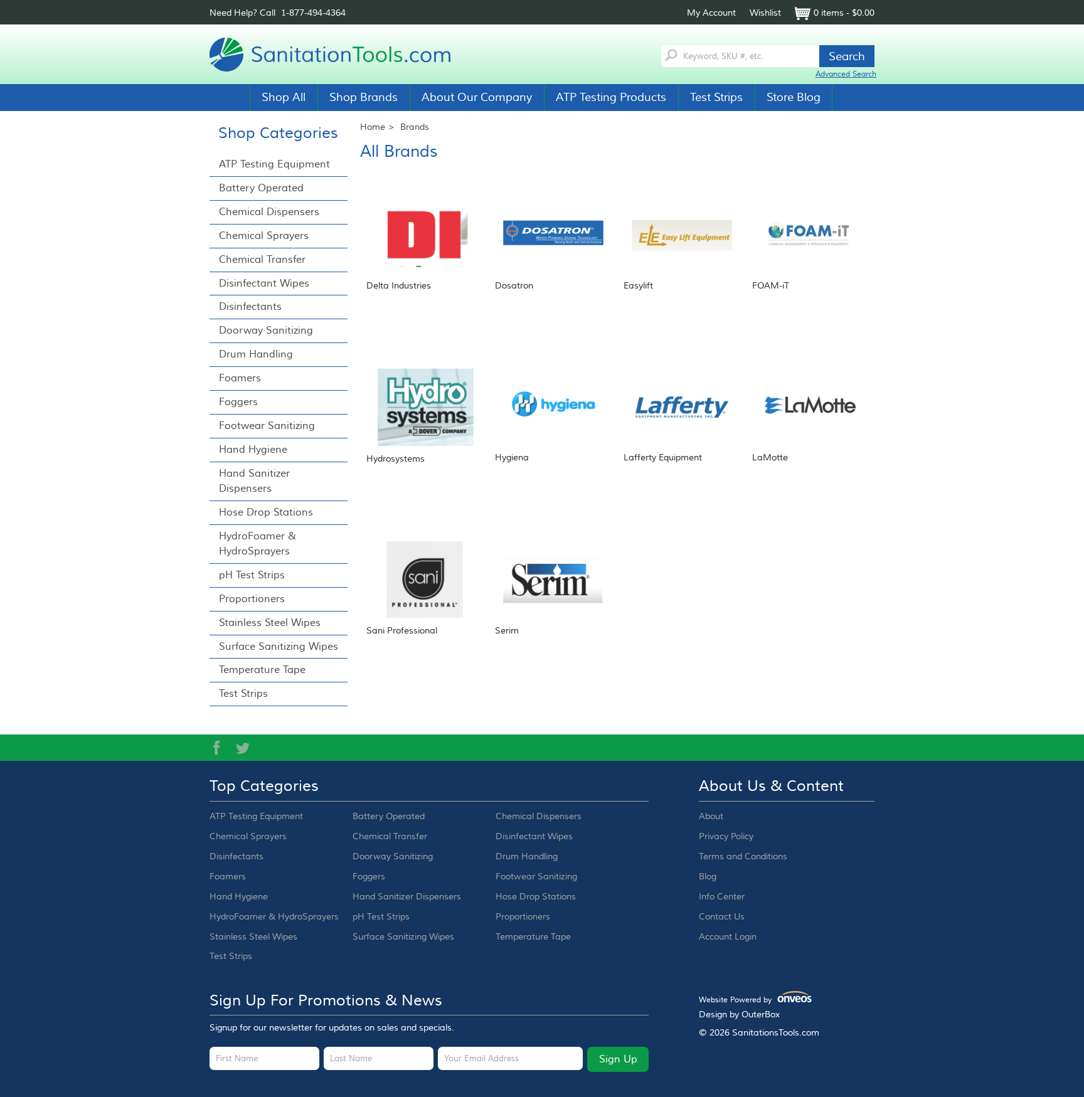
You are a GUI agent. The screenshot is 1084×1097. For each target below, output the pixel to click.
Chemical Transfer (262, 259)
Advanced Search (846, 74)
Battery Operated (261, 188)
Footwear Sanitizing (267, 426)
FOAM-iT (770, 286)
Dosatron (514, 286)
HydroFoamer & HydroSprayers (257, 544)
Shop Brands (363, 97)
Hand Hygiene (253, 449)
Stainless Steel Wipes (270, 623)
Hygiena (512, 458)
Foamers (240, 378)
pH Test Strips (252, 575)
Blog (707, 876)
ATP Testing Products (611, 97)
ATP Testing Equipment (274, 164)
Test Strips (716, 97)
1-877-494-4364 (313, 13)
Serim (507, 631)
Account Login (728, 937)
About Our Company (477, 97)
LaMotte (770, 458)
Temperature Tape (262, 670)
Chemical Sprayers (264, 236)
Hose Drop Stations (266, 512)
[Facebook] (216, 748)
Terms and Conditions (743, 856)
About (711, 816)
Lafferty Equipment (663, 458)
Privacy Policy (726, 836)
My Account (711, 13)
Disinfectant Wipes (264, 283)
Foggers (238, 402)
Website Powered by (751, 1000)
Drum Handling (256, 354)
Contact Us (722, 917)
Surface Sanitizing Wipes (278, 646)
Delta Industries (398, 286)
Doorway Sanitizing (266, 330)
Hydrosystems (395, 459)
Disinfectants (250, 306)
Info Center (722, 897)
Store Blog (794, 97)
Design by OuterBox (739, 1014)
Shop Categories (278, 133)
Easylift (638, 286)
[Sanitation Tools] (335, 55)
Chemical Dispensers (269, 212)
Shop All (284, 97)
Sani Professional (401, 631)
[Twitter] (243, 748)
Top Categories (264, 786)
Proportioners (252, 599)
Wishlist (765, 13)
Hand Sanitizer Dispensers (254, 481)
